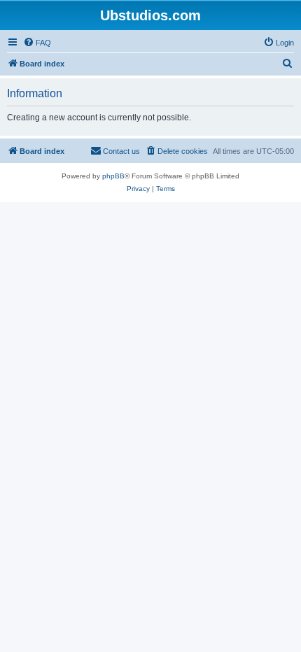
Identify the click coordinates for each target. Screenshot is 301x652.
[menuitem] (37, 42)
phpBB (113, 176)
